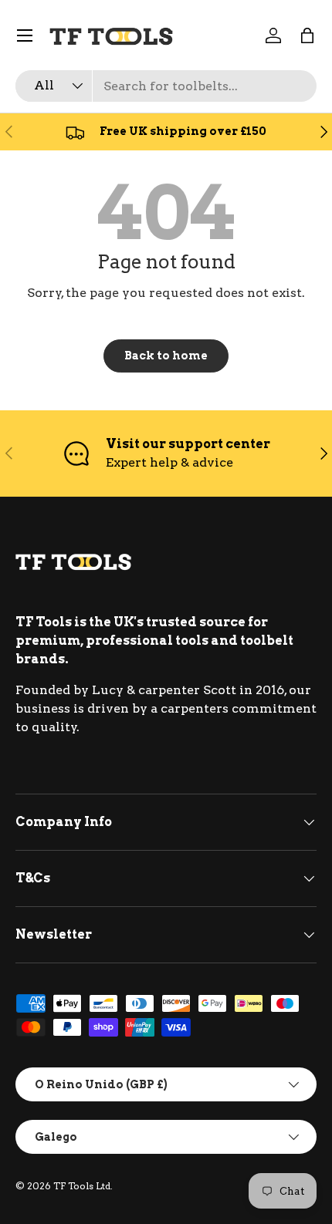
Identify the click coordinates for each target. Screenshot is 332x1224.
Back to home (166, 355)
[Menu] (25, 35)
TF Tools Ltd (81, 1186)
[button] (307, 35)
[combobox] (166, 86)
